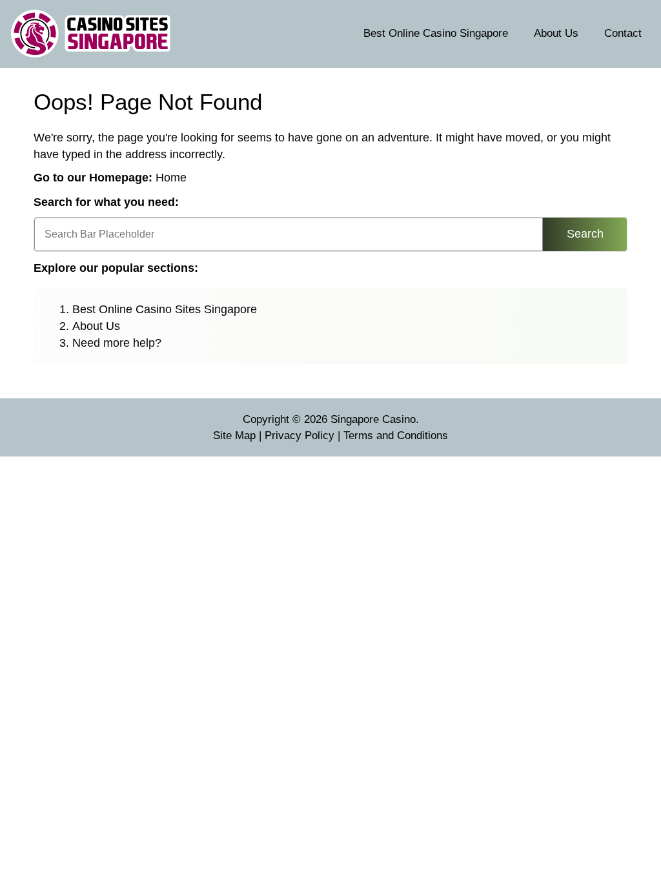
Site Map (234, 435)
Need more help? (116, 342)
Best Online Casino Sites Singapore (164, 309)
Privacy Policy (299, 435)
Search (585, 233)
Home (171, 177)
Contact (623, 33)
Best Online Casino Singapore (435, 33)
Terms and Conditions (395, 435)
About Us (556, 33)
